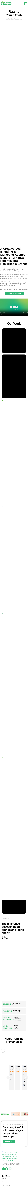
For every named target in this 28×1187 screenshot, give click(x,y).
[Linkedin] (10, 1168)
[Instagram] (3, 1168)
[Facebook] (6, 1168)
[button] (25, 3)
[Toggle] (24, 1004)
